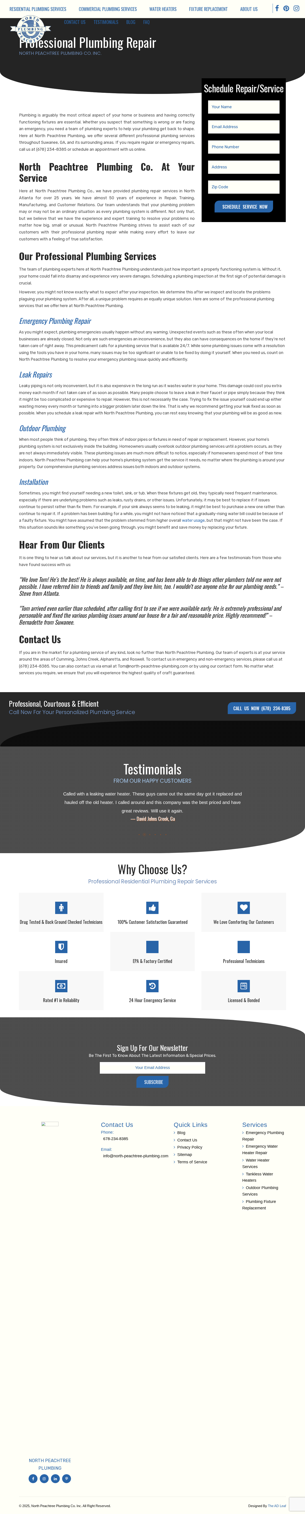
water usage (193, 520)
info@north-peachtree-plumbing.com (135, 1156)
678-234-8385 (115, 1139)
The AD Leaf (277, 1506)
